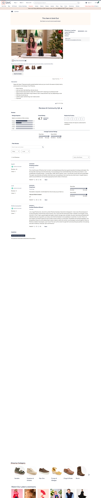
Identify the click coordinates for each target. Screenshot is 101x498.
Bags (61, 6)
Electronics (71, 6)
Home (65, 6)
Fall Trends (14, 6)
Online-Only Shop (23, 6)
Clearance (31, 6)
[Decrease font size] (62, 78)
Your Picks (4, 6)
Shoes (57, 6)
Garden (36, 6)
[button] (86, 2)
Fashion (42, 6)
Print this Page (60, 103)
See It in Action (18, 73)
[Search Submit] (78, 2)
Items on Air (28, 2)
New (9, 6)
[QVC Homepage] (12, 11)
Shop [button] (15, 2)
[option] (50, 8)
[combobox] (55, 2)
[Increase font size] (60, 78)
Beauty (47, 6)
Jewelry (52, 6)
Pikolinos (67, 35)
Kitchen (77, 6)
